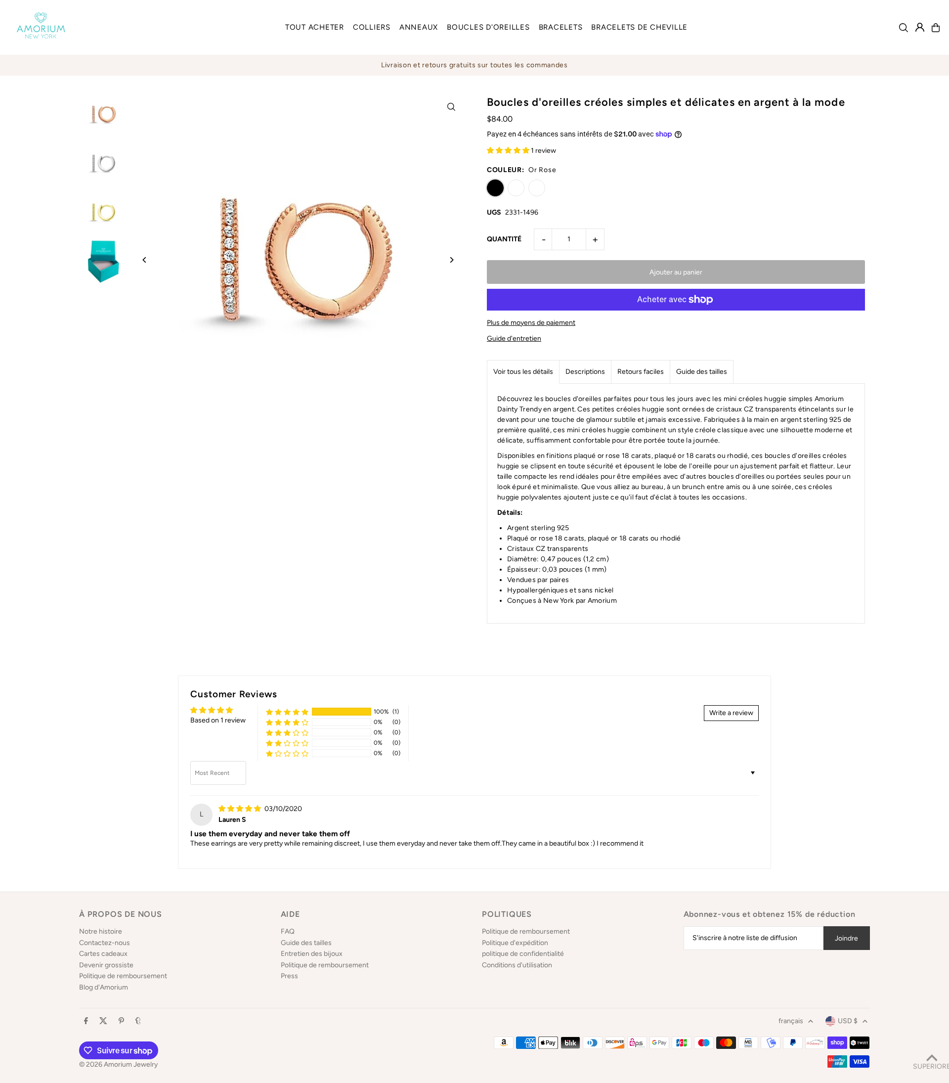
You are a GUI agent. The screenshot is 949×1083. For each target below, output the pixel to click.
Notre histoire (100, 931)
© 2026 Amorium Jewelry (118, 1064)
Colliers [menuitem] (371, 27)
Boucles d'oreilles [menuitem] (488, 27)
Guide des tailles (701, 371)
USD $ (848, 1021)
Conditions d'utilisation (517, 965)
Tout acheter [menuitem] (314, 27)
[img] (240, 809)
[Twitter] (103, 1021)
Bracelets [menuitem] (561, 27)
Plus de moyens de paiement (531, 322)
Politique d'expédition (515, 943)
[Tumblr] (138, 1021)
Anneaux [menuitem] (418, 27)
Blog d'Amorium (103, 987)
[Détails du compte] (919, 27)
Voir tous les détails (523, 371)
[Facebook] (86, 1021)
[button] (509, 150)
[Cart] (936, 27)
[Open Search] (903, 27)
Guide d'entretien (514, 339)
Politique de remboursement (123, 976)
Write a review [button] (731, 713)
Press (289, 976)
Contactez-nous (104, 943)
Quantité (504, 239)
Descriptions (585, 371)
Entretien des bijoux (312, 953)
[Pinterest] (121, 1021)
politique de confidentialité (523, 953)
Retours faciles (640, 371)
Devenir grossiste (106, 965)
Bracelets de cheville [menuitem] (639, 27)
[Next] (451, 260)
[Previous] (144, 260)
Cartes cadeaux (103, 953)
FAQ (288, 931)
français (790, 1021)
